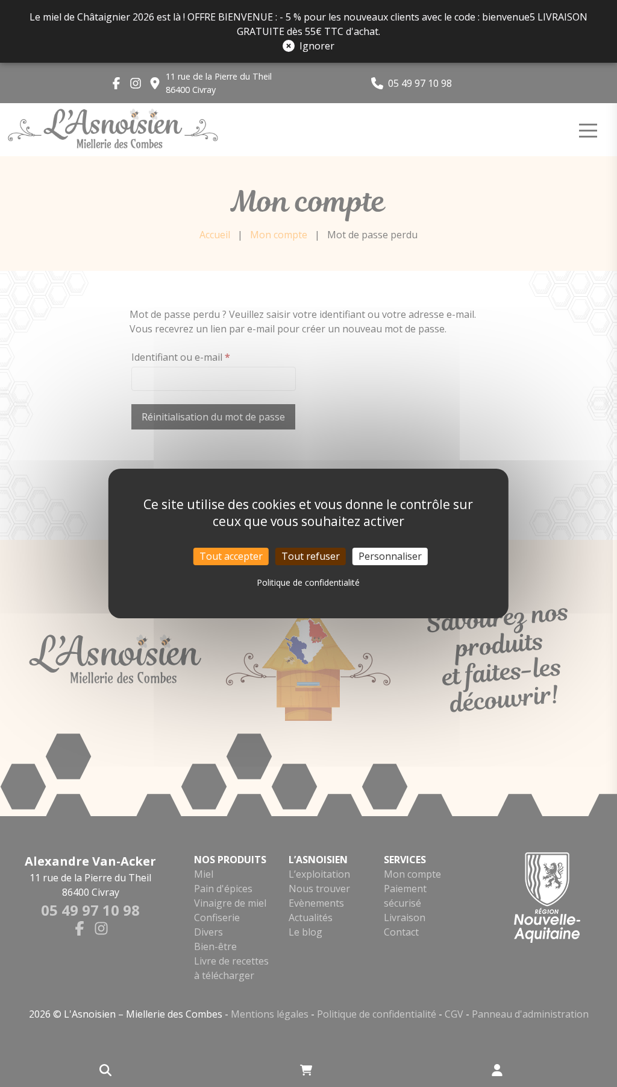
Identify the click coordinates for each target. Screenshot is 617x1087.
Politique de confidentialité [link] (308, 582)
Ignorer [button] (316, 45)
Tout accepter (231, 556)
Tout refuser (310, 556)
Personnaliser (390, 556)
